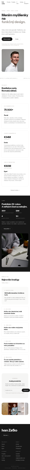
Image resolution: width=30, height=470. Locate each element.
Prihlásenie (18, 448)
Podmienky (14, 468)
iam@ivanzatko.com (20, 458)
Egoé (3, 448)
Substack (18, 455)
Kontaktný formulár (20, 460)
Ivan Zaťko (3, 2)
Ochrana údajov (8, 468)
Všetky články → (5, 282)
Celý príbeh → (7, 228)
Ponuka (8, 2)
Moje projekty (7, 39)
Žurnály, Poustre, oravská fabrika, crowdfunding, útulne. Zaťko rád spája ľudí (12, 44)
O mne (17, 2)
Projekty (13, 2)
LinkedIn (18, 453)
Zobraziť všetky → (15, 190)
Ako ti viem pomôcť (6, 455)
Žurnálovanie (19, 446)
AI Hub (17, 444)
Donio (3, 446)
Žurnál (3, 444)
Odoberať (25, 390)
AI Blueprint (26, 2)
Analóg (21, 2)
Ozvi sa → (5, 435)
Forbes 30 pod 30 (5, 43)
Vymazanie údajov (21, 468)
